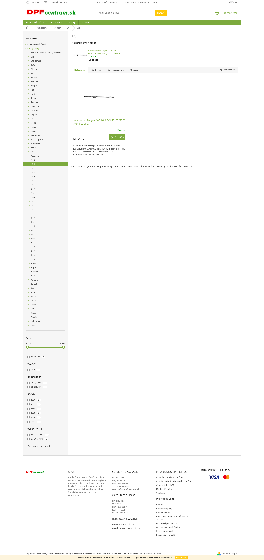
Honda (33, 98)
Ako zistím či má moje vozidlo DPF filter (174, 481)
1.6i (33, 184)
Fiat (32, 89)
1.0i (33, 164)
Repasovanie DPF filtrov (123, 524)
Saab (33, 288)
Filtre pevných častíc (37, 44)
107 (33, 189)
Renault (34, 284)
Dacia (33, 73)
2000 (35, 417)
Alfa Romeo (36, 60)
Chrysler (34, 110)
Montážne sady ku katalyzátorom (46, 52)
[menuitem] (35, 22)
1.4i (33, 176)
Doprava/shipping (164, 508)
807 (33, 242)
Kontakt (160, 504)
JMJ (35, 369)
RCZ (33, 275)
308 (33, 222)
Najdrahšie (96, 70)
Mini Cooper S (37, 139)
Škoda (33, 313)
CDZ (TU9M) (38, 387)
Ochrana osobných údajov (168, 527)
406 (33, 226)
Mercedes (35, 135)
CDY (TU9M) (38, 382)
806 (33, 238)
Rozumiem (181, 557)
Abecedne (135, 70)
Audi (33, 56)
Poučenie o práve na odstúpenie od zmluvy (172, 518)
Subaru (34, 304)
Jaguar (34, 114)
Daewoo (34, 77)
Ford (33, 94)
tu (172, 557)
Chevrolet (35, 106)
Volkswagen (36, 321)
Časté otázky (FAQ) (165, 485)
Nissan (34, 147)
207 (33, 201)
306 (33, 213)
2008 (33, 251)
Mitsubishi (35, 143)
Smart (33, 296)
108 (33, 193)
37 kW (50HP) (39, 439)
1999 (35, 412)
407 (33, 230)
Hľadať (161, 12)
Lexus (33, 127)
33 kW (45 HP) (39, 434)
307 (33, 218)
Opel (33, 151)
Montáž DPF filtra (164, 489)
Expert (34, 267)
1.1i (33, 168)
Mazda (34, 131)
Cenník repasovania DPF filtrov (126, 528)
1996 (35, 399)
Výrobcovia (161, 493)
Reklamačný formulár (166, 535)
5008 (33, 259)
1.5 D (34, 180)
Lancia (33, 122)
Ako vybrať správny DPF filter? (170, 477)
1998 (35, 408)
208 (33, 205)
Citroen (34, 69)
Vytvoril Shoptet (230, 553)
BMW (33, 65)
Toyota (34, 317)
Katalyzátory (33, 48)
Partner (34, 271)
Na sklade (37, 356)
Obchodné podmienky (107, 2)
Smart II (34, 300)
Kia (32, 118)
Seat (33, 292)
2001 (35, 421)
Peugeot (35, 156)
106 (33, 160)
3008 (33, 255)
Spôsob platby (163, 512)
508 (33, 234)
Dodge (34, 85)
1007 (33, 246)
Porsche (34, 280)
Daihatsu (34, 81)
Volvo (33, 325)
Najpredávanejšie (116, 70)
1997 (35, 404)
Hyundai (34, 102)
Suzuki (34, 308)
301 (33, 209)
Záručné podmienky (165, 531)
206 (33, 197)
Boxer (34, 263)
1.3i (33, 172)
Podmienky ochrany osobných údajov (142, 2)
